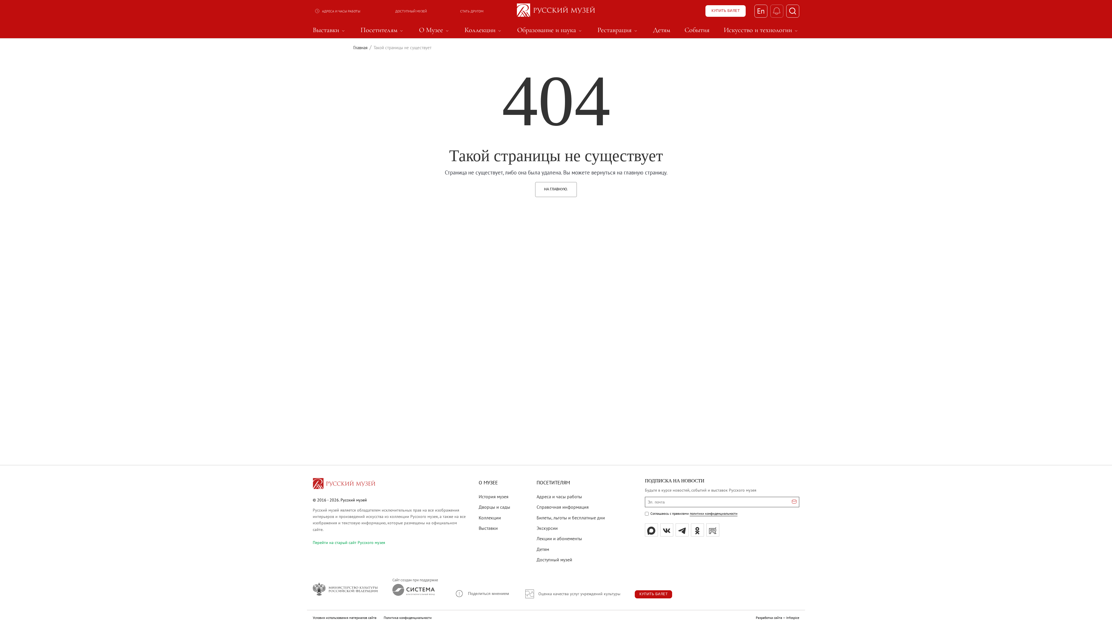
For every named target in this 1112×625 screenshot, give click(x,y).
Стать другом (471, 11)
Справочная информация (563, 507)
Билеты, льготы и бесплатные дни (571, 518)
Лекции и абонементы (559, 538)
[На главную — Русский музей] (556, 11)
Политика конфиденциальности (408, 617)
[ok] (697, 529)
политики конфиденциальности (714, 513)
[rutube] (712, 529)
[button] (482, 593)
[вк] (666, 529)
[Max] (651, 529)
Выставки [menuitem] (329, 30)
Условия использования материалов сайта (344, 617)
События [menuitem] (697, 30)
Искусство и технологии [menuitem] (761, 30)
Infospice (792, 617)
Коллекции (490, 518)
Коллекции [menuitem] (483, 30)
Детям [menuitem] (661, 30)
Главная (360, 47)
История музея (494, 496)
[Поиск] (792, 11)
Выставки (488, 528)
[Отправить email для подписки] (794, 502)
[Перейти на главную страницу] (344, 484)
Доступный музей (411, 11)
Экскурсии (547, 528)
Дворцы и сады (494, 507)
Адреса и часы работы (341, 11)
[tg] (682, 529)
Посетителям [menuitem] (383, 30)
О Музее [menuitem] (434, 30)
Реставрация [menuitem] (618, 30)
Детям (543, 549)
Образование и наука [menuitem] (550, 30)
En (761, 11)
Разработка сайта (769, 617)
